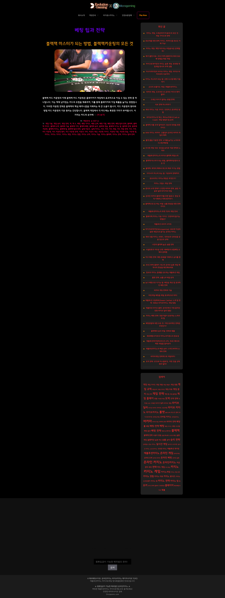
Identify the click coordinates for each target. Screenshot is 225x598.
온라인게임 (177, 453)
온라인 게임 (166, 453)
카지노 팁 (174, 481)
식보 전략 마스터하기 (163, 104)
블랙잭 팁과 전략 (74, 129)
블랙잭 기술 (64, 126)
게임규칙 (154, 389)
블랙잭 (129, 124)
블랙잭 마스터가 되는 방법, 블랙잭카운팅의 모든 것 (89, 44)
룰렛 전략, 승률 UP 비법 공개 (163, 277)
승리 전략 (175, 439)
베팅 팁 (164, 431)
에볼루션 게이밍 (173, 449)
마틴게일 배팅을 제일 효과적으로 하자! (162, 295)
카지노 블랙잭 (106, 134)
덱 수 (74, 124)
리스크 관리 (174, 412)
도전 (149, 403)
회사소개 (81, 15)
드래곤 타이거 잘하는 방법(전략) (163, 99)
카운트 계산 (93, 132)
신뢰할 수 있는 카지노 (149, 444)
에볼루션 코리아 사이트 (163, 224)
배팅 (147, 426)
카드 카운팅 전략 (72, 132)
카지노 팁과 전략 (128, 134)
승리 (168, 440)
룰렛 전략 (167, 412)
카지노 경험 (76, 134)
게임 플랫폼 (173, 394)
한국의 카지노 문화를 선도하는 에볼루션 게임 (163, 272)
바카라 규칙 (162, 421)
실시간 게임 (161, 444)
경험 (155, 398)
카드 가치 (104, 129)
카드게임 (167, 467)
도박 (167, 398)
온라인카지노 (169, 462)
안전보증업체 (127, 15)
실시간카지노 (153, 448)
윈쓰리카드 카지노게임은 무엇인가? (163, 178)
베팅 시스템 (176, 426)
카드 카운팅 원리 (58, 132)
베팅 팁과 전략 (121, 124)
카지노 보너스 (169, 476)
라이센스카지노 (109, 15)
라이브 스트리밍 (162, 408)
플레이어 (169, 485)
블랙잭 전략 (126, 126)
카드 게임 (112, 129)
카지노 (47, 134)
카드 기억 (132, 129)
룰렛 (162, 412)
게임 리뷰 (168, 389)
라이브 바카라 (152, 407)
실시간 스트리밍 (172, 444)
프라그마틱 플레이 (153, 485)
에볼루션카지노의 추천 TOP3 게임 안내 (163, 211)
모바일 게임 (156, 417)
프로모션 (161, 485)
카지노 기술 (95, 134)
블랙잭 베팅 (84, 126)
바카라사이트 (113, 591)
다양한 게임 (161, 398)
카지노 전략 (116, 134)
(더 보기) (101, 115)
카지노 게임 (66, 134)
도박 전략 (174, 398)
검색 (112, 557)
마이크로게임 (115, 589)
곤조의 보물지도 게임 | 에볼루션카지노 (163, 87)
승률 (164, 440)
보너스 (168, 431)
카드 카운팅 (46, 132)
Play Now (143, 15)
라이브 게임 (167, 403)
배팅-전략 (154, 426)
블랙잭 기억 (74, 126)
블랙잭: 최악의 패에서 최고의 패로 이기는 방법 (163, 168)
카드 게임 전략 (122, 129)
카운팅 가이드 (104, 132)
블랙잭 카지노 (54, 129)
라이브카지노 (152, 412)
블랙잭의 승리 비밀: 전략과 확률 (163, 331)
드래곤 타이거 (155, 403)
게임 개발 (159, 385)
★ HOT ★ (95, 121)
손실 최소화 (165, 435)
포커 (145, 485)
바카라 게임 (155, 421)
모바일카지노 (175, 417)
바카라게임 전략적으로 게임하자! (163, 356)
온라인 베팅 (166, 458)
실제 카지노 (95, 129)
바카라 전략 (171, 422)
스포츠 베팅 (172, 435)
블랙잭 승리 (93, 126)
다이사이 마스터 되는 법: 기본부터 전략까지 (163, 173)
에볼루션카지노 (151, 453)
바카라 (147, 421)
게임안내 (92, 15)
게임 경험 (174, 385)
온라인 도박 (148, 458)
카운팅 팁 (132, 132)
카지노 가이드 (56, 134)
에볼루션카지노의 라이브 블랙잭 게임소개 (162, 155)
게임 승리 (57, 124)
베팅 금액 (94, 124)
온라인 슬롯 (175, 458)
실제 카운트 (86, 129)
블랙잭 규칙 (55, 126)
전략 (154, 467)
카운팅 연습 (124, 132)
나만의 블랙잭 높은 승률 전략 (163, 244)
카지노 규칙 (86, 134)
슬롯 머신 (158, 440)
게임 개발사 (166, 384)
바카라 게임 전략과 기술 (163, 290)
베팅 (79, 124)
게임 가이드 (152, 385)
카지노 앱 (154, 481)
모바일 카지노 (165, 417)
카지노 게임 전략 (175, 472)
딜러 (161, 403)
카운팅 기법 (114, 132)
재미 (150, 467)
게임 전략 (65, 124)
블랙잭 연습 (103, 126)
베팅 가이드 (86, 124)
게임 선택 (149, 394)
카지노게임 (165, 472)
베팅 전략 (110, 124)
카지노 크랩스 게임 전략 (163, 183)
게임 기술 (48, 124)
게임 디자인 (161, 389)
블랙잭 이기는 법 (115, 126)
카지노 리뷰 (158, 476)
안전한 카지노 (162, 449)
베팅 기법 (102, 124)
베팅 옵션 (147, 431)
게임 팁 (167, 394)
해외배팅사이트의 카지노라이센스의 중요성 (163, 336)
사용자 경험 (157, 435)
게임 (145, 385)
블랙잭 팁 (63, 129)
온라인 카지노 (153, 462)
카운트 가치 (83, 132)
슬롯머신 (150, 440)
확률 (163, 490)
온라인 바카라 (156, 458)
